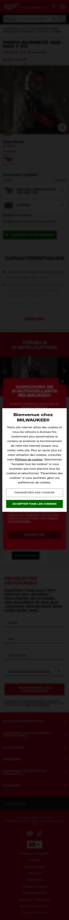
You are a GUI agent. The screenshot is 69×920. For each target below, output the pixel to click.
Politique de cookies (29, 459)
